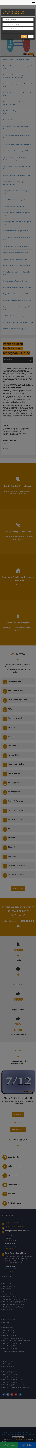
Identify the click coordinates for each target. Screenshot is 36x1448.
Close (30, 36)
